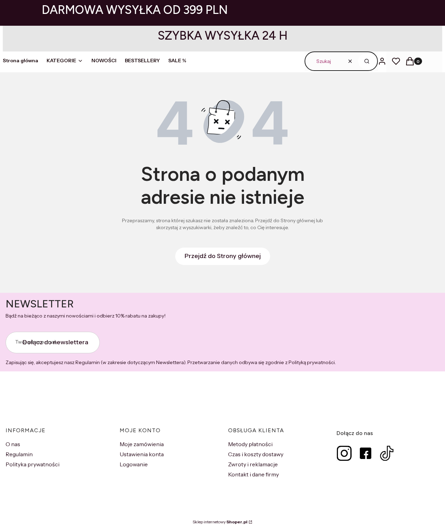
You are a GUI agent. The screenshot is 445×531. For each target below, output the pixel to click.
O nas (13, 444)
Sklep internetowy (220, 521)
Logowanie (134, 464)
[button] (367, 61)
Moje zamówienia (142, 444)
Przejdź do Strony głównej (223, 256)
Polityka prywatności (32, 464)
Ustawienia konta (142, 454)
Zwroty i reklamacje (253, 464)
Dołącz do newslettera (55, 342)
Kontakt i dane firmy (253, 474)
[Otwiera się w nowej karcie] (344, 453)
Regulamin (19, 454)
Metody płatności (250, 444)
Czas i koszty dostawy (255, 454)
